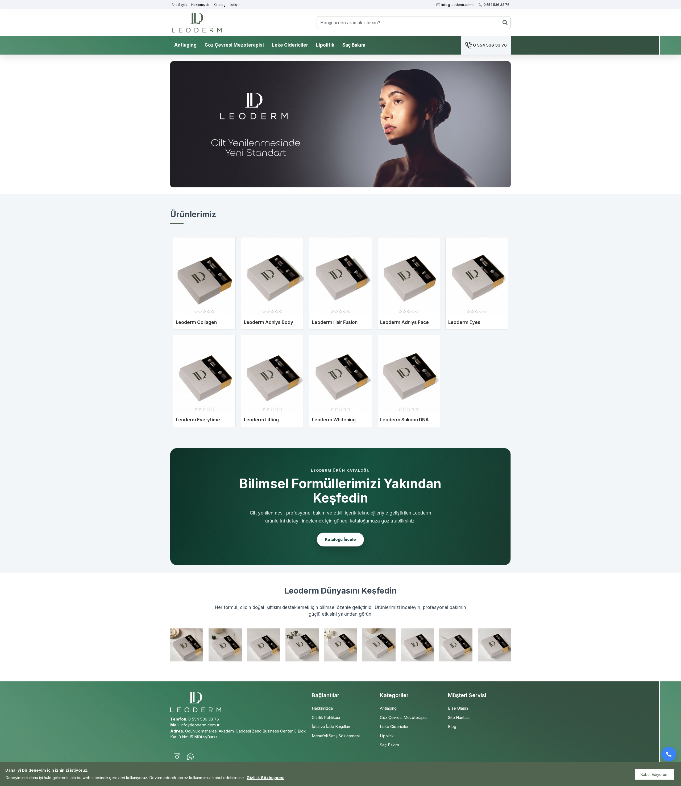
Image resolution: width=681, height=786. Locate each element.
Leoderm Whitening (334, 419)
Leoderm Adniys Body (268, 322)
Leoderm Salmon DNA (404, 419)
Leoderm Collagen (196, 322)
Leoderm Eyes (464, 322)
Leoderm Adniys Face (404, 322)
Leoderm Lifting (261, 419)
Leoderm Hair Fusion (335, 322)
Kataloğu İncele (340, 539)
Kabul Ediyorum (654, 774)
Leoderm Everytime (198, 419)
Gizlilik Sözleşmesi (265, 777)
